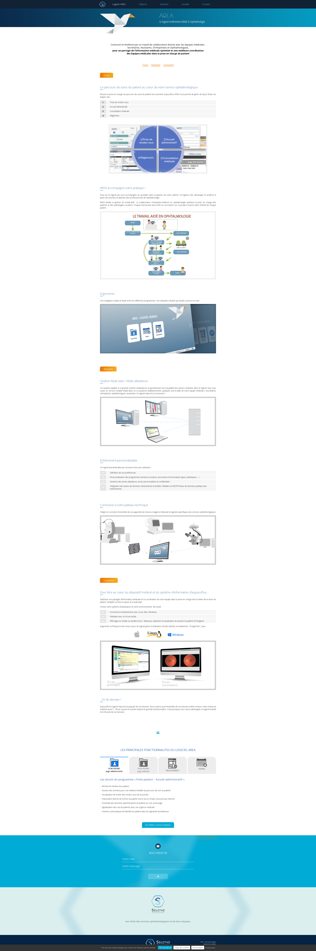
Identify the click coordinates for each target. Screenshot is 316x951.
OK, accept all (165, 947)
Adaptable (155, 65)
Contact (206, 4)
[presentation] (114, 765)
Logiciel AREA (119, 4)
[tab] (114, 765)
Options (143, 4)
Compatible (168, 65)
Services (164, 4)
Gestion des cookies (209, 944)
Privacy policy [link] (210, 948)
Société (185, 4)
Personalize (198, 947)
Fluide (145, 65)
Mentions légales (210, 942)
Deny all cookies (182, 947)
